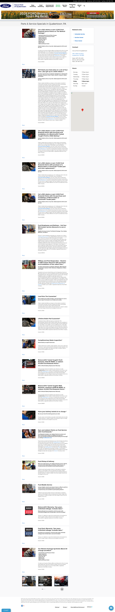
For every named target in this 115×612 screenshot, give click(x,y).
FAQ (59, 447)
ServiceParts (64, 5)
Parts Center (78, 40)
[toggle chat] (111, 608)
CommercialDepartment (50, 5)
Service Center (79, 37)
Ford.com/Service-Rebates (60, 53)
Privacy (65, 607)
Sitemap (57, 607)
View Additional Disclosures (77, 607)
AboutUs (79, 5)
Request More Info (25, 584)
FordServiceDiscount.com (43, 236)
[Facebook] (22, 606)
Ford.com (56, 450)
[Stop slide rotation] (62, 589)
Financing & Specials (72, 6)
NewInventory (33, 5)
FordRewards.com (57, 55)
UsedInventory (41, 5)
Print (23, 64)
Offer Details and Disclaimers (25, 585)
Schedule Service (80, 34)
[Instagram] (23, 606)
